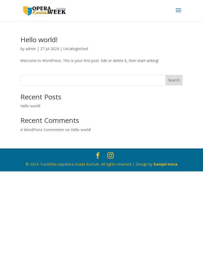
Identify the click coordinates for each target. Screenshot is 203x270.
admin (30, 48)
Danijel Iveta (165, 164)
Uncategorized (75, 48)
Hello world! (39, 39)
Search (174, 80)
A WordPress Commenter (42, 129)
